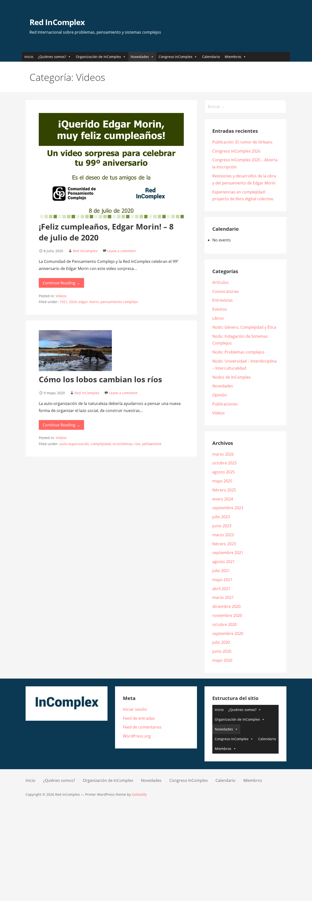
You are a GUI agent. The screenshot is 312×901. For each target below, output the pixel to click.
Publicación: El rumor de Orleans (242, 142)
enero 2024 (222, 499)
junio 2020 (221, 651)
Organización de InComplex (98, 56)
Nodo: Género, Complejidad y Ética (244, 327)
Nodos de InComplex (231, 377)
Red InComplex (57, 22)
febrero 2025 (224, 490)
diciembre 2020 (226, 606)
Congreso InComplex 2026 (236, 151)
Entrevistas (222, 300)
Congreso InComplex (175, 56)
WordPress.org (137, 736)
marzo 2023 (223, 534)
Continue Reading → (61, 283)
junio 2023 (221, 525)
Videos (61, 296)
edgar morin (88, 301)
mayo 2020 (222, 660)
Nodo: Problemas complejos (238, 352)
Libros (218, 318)
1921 (63, 301)
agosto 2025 (223, 472)
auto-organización (74, 443)
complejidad (101, 443)
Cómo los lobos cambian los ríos (100, 379)
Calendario (211, 56)
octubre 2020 (224, 624)
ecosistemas (123, 443)
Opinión (219, 395)
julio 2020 (221, 642)
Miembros (233, 56)
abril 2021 (221, 588)
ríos (137, 443)
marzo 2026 (223, 454)
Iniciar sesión (135, 709)
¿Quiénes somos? (52, 56)
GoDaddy (139, 794)
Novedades (140, 56)
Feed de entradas (139, 718)
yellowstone (151, 443)
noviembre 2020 (227, 615)
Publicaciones (225, 404)
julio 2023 (221, 516)
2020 (73, 301)
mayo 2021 (222, 579)
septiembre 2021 (227, 552)
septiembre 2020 (227, 633)
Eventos (219, 309)
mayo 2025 (222, 481)
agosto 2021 (223, 561)
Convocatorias (225, 291)
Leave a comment (121, 251)
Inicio (28, 56)
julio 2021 (221, 570)
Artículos (220, 282)
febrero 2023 (224, 543)
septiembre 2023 (227, 507)
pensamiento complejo (119, 301)
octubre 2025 (224, 463)
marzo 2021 (223, 597)
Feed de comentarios (142, 727)
